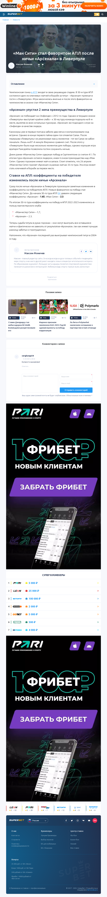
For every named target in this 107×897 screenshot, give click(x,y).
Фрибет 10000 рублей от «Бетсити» (21, 877)
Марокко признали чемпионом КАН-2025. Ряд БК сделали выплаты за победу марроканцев (52, 326)
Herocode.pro (92, 890)
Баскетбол (74, 839)
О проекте (15, 839)
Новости (16, 20)
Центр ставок (77, 831)
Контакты (15, 835)
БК (59, 193)
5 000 (33, 583)
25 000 (34, 591)
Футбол (73, 835)
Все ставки (74, 848)
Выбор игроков (47, 839)
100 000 (35, 598)
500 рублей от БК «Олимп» (21, 872)
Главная (6, 20)
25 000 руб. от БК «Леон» (21, 864)
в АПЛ (34, 92)
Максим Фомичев (24, 64)
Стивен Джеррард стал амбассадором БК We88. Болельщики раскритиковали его (21, 326)
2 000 (33, 606)
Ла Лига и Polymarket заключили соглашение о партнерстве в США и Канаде (83, 325)
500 (32, 622)
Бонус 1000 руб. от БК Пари (22, 868)
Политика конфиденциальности (20, 845)
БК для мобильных (48, 844)
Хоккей (73, 844)
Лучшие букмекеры (49, 835)
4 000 (33, 630)
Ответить (25, 366)
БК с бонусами (46, 848)
